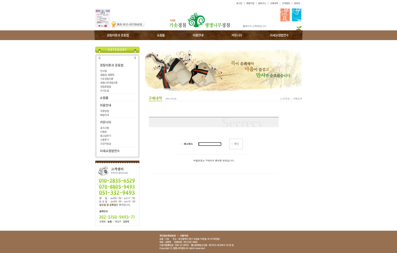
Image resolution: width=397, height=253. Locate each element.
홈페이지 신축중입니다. (255, 26)
